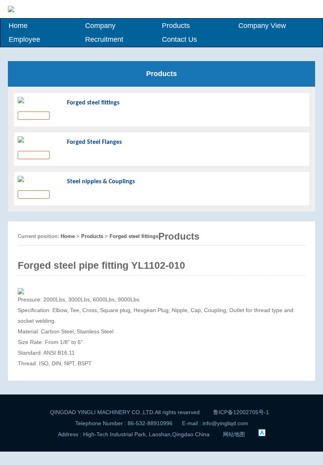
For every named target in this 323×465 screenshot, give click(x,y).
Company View (262, 26)
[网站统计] (261, 434)
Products (176, 26)
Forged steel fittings (134, 236)
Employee (24, 39)
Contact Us (179, 39)
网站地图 (234, 434)
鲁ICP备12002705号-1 (241, 412)
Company (100, 26)
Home (18, 26)
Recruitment (104, 39)
